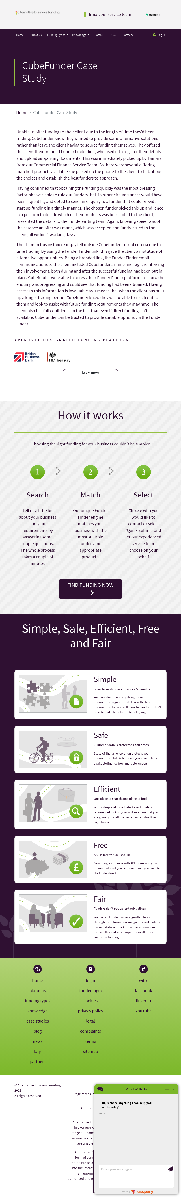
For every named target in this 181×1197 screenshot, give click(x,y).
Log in (161, 35)
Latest (98, 35)
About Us (36, 35)
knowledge (37, 1010)
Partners (128, 35)
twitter (143, 980)
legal (90, 1021)
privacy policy (90, 1010)
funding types (37, 1000)
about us (38, 990)
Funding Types (56, 35)
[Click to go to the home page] (37, 12)
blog (38, 1031)
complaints (90, 1031)
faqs (37, 1051)
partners (37, 1061)
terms (90, 1041)
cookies (90, 1000)
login (90, 980)
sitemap (90, 1051)
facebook (143, 990)
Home (20, 35)
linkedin (143, 1000)
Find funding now (90, 584)
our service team (110, 14)
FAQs (112, 35)
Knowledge (79, 35)
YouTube (144, 1010)
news (37, 1041)
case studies (37, 1021)
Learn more (90, 372)
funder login (90, 990)
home (37, 980)
